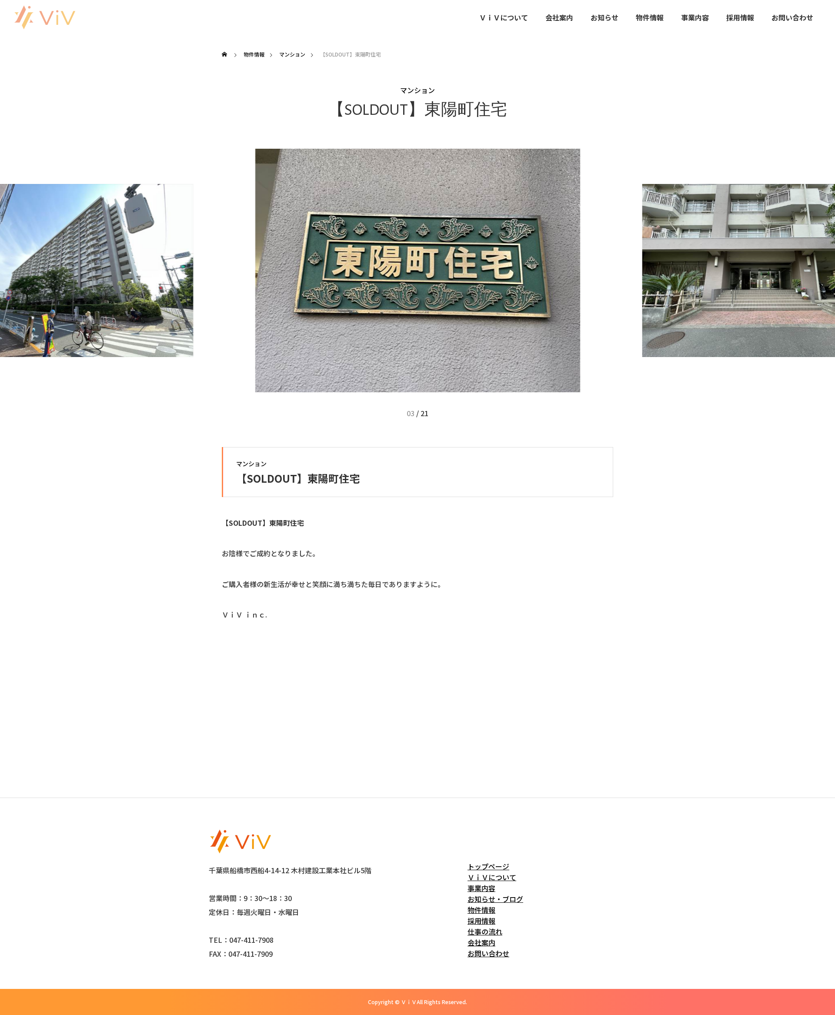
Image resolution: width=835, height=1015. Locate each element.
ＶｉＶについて (503, 17)
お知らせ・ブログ (495, 898)
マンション (417, 90)
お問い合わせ (792, 17)
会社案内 (559, 17)
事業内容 (695, 17)
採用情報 (740, 17)
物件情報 (650, 17)
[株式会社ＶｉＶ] (45, 17)
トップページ (488, 866)
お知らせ (604, 17)
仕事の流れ (485, 931)
